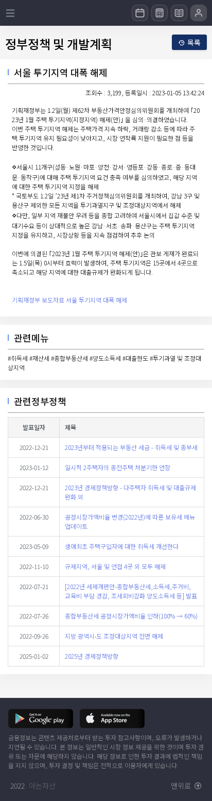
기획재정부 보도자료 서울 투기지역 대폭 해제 (69, 299)
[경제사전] (179, 13)
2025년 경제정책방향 (91, 656)
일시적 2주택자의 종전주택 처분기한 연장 (117, 467)
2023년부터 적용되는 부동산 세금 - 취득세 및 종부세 (131, 447)
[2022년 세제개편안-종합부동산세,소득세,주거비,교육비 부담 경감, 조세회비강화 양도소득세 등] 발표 (131, 591)
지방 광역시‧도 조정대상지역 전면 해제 (114, 635)
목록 (194, 42)
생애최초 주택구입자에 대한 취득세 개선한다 (122, 546)
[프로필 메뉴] (198, 13)
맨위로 (181, 785)
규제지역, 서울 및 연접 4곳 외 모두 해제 (115, 566)
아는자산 (42, 785)
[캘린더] (140, 13)
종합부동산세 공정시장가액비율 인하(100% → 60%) (131, 615)
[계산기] (159, 13)
